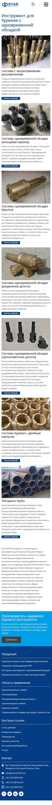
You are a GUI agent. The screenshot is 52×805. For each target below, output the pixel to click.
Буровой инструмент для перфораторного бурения (25, 661)
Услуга (5, 750)
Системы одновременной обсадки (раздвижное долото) (25, 284)
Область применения (16, 682)
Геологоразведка (9, 694)
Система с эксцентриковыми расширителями (21, 72)
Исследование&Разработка (14, 745)
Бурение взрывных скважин (14, 690)
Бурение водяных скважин (14, 703)
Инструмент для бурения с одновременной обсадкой (26, 670)
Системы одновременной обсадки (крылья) (25, 208)
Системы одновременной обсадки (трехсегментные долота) (25, 355)
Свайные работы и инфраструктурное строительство (26, 712)
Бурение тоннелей (10, 708)
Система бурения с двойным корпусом (21, 435)
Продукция (9, 654)
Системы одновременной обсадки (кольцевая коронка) (25, 140)
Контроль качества (10, 741)
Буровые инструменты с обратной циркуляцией (23, 674)
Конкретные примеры (11, 732)
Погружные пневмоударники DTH (17, 665)
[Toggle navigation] (46, 4)
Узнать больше (11, 98)
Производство (8, 736)
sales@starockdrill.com (15, 773)
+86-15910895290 (14, 777)
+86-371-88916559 (14, 782)
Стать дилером (9, 727)
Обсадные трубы (13, 500)
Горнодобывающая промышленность (19, 699)
